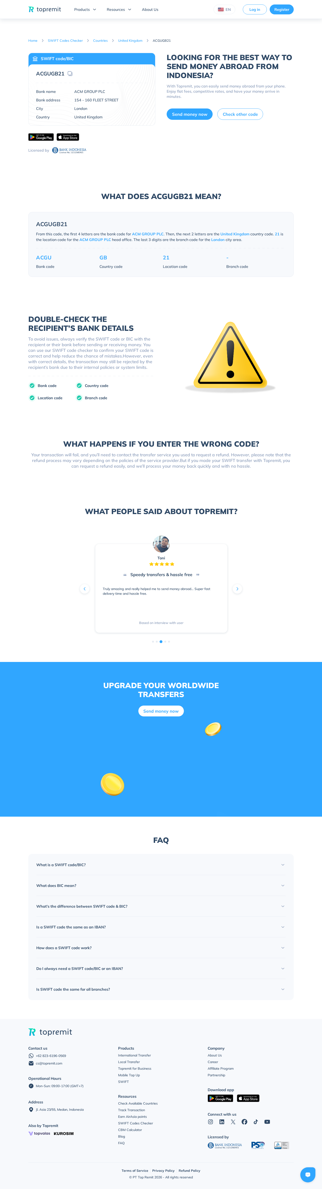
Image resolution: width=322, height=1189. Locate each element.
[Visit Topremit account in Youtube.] (267, 1122)
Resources (116, 9)
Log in (254, 9)
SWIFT (123, 1082)
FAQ (121, 1143)
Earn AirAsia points (132, 1116)
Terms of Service (135, 1170)
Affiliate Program (221, 1068)
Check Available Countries (138, 1103)
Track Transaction (131, 1110)
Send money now (189, 114)
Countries (100, 40)
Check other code (240, 114)
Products (82, 9)
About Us (150, 9)
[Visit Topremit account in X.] (233, 1122)
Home (32, 40)
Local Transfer (129, 1062)
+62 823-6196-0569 (51, 1056)
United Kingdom (130, 40)
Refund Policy (189, 1170)
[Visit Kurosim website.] (64, 1133)
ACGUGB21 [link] (162, 40)
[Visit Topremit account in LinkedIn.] (222, 1122)
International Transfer (134, 1055)
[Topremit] (44, 9)
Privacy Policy (163, 1170)
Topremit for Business (134, 1068)
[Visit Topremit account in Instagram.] (210, 1122)
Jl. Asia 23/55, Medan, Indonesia (60, 1109)
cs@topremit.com (49, 1063)
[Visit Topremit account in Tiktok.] (256, 1122)
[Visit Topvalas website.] (39, 1133)
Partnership (216, 1075)
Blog (121, 1136)
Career (213, 1062)
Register (281, 9)
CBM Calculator (130, 1130)
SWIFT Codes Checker (65, 40)
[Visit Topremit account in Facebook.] (244, 1122)
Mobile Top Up (129, 1075)
